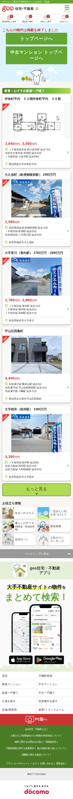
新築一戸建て (10, 692)
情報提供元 (51, 741)
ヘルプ (34, 763)
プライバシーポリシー (16, 763)
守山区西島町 (14, 331)
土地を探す (9, 701)
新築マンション (11, 684)
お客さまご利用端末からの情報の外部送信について (35, 735)
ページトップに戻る (36, 553)
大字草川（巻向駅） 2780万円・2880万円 (34, 253)
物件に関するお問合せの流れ (28, 741)
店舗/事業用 (9, 709)
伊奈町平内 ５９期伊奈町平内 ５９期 (33, 99)
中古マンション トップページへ (36, 55)
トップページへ (36, 38)
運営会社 (60, 763)
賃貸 (4, 675)
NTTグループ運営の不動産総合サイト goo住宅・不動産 (26, 2)
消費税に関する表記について (35, 754)
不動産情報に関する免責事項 (20, 748)
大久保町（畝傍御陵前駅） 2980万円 (30, 174)
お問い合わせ (46, 763)
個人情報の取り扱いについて (51, 748)
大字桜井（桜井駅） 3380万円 (26, 409)
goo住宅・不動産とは (35, 729)
